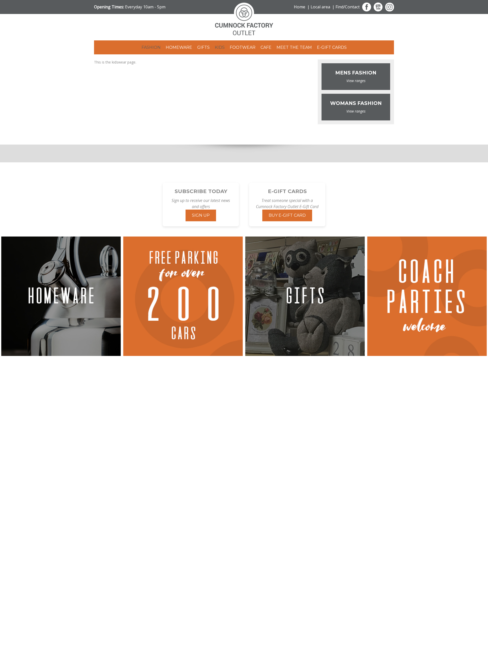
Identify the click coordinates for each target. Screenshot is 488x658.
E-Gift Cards (332, 47)
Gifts (203, 47)
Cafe (266, 47)
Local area (320, 7)
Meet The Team (294, 47)
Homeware (179, 47)
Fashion (151, 47)
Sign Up (201, 215)
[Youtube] (378, 7)
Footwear (242, 47)
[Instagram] (389, 7)
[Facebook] (366, 7)
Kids (220, 47)
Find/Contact (348, 7)
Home (299, 7)
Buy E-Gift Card (287, 215)
